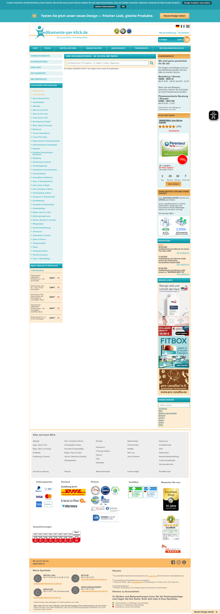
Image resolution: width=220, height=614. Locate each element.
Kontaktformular (165, 445)
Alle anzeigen (38, 270)
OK (123, 6)
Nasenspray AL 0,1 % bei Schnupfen (38, 318)
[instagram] (179, 562)
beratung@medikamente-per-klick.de (47, 597)
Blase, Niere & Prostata (42, 449)
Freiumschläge (133, 471)
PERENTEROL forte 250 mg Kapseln (170, 121)
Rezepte (99, 441)
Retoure (67, 471)
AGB (161, 449)
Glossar (99, 455)
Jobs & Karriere (133, 456)
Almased (161, 415)
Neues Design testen (175, 15)
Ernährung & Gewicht (41, 456)
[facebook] (173, 562)
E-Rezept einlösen (103, 451)
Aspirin (161, 422)
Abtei (160, 411)
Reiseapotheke (70, 460)
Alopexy (161, 418)
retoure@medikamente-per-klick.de (94, 579)
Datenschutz (164, 453)
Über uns (131, 453)
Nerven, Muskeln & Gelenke (75, 456)
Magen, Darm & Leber (73, 453)
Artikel (164, 39)
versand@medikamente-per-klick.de (94, 591)
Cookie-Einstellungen (167, 460)
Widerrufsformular (103, 471)
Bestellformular (165, 471)
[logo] (61, 33)
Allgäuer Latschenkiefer (167, 413)
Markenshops (132, 441)
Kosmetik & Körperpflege (74, 449)
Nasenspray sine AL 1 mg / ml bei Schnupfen (37, 287)
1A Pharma (162, 408)
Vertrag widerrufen (166, 464)
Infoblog (130, 449)
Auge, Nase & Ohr (40, 445)
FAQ (97, 459)
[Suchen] (151, 63)
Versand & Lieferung (41, 471)
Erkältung (36, 453)
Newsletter (100, 463)
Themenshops (133, 445)
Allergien (36, 441)
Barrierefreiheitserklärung (169, 456)
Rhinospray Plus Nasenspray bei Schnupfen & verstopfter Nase (37, 297)
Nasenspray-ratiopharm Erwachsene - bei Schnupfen (37, 278)
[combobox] (107, 63)
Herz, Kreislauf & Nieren (73, 441)
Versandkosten (137, 582)
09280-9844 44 (39, 564)
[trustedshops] (123, 31)
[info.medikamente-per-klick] (184, 562)
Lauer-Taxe (152, 576)
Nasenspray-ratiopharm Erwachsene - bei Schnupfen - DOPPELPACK (37, 308)
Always (161, 420)
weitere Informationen (105, 6)
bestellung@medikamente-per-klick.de (48, 583)
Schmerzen (100, 447)
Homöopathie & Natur (72, 445)
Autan (160, 425)
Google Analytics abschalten (197, 3)
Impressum (163, 441)
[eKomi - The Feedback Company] (117, 31)
